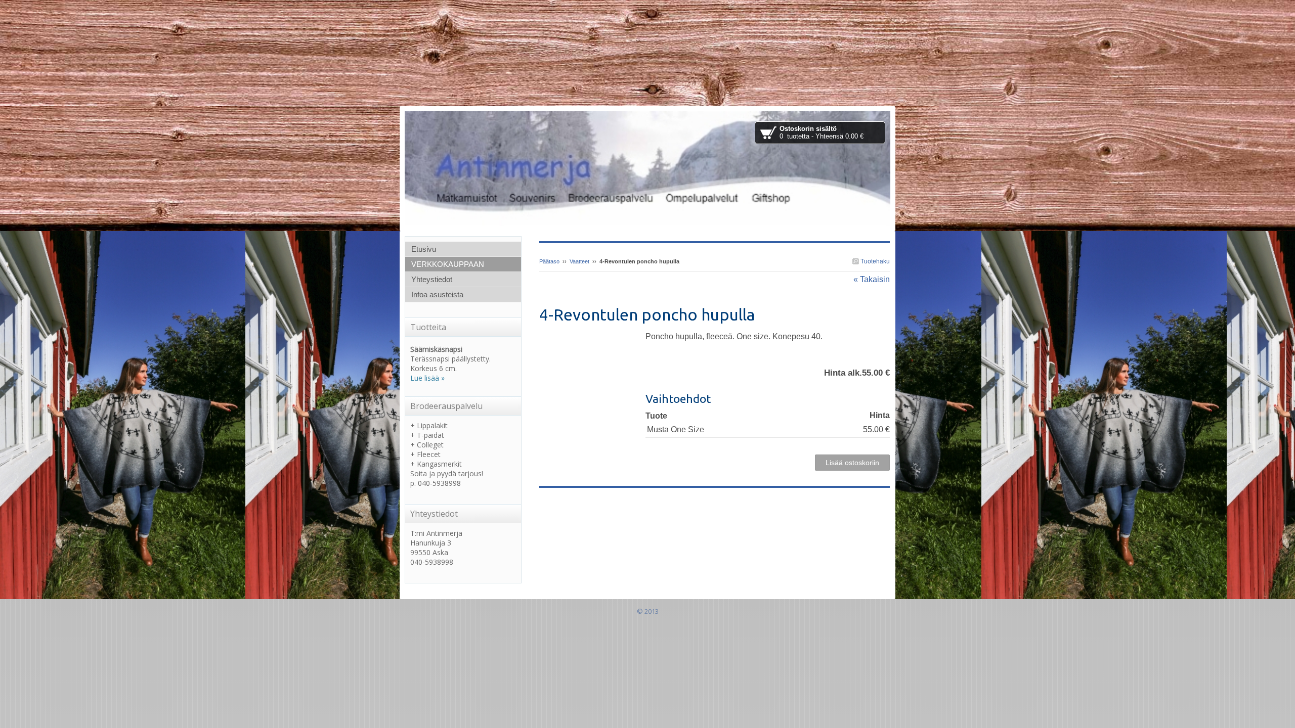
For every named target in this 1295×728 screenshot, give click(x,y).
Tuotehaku (874, 261)
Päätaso (549, 261)
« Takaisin (871, 279)
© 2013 (648, 611)
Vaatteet (579, 261)
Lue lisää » (427, 378)
